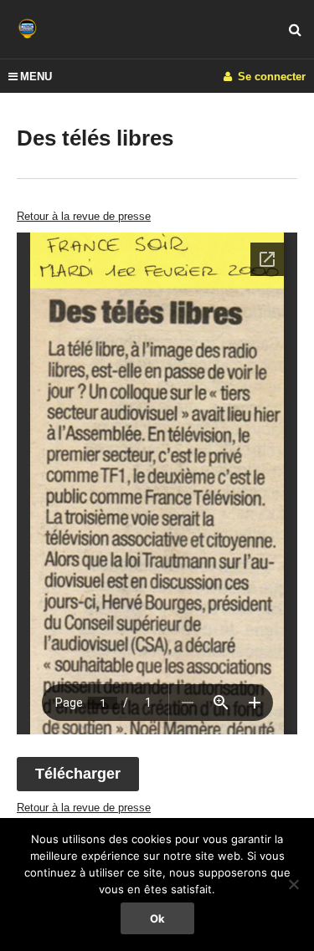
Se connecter (270, 76)
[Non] (293, 884)
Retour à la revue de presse (84, 216)
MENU (36, 76)
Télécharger (78, 773)
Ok (157, 918)
